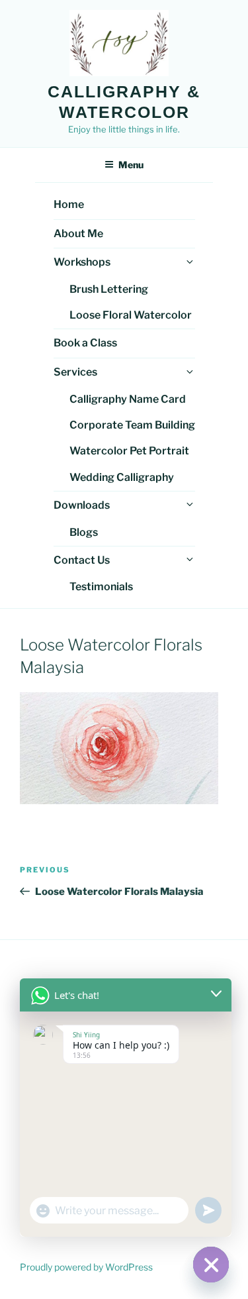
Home (69, 204)
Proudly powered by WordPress (86, 1267)
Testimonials (101, 586)
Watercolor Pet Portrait (129, 450)
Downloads (82, 505)
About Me (78, 233)
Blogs (83, 532)
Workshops (82, 262)
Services (75, 372)
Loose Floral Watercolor (130, 315)
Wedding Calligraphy (121, 477)
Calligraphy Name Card (127, 399)
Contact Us (82, 560)
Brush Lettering (108, 289)
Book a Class (85, 343)
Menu (131, 164)
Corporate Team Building (132, 425)
